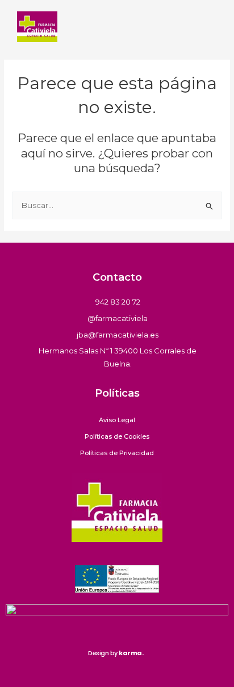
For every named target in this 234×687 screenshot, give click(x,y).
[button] (208, 27)
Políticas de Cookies (117, 436)
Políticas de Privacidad (117, 453)
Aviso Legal (117, 420)
